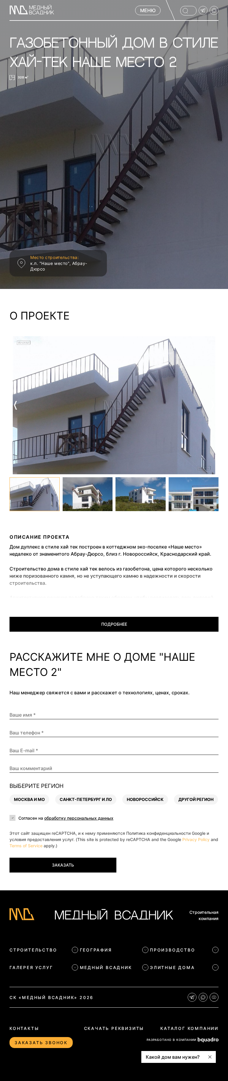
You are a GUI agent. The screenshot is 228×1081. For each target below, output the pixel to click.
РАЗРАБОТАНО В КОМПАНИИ (171, 1040)
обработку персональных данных (78, 818)
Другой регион (195, 799)
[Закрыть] (210, 1057)
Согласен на (65, 818)
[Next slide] (212, 405)
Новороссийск (145, 799)
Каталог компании (189, 1028)
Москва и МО (29, 799)
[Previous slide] (15, 405)
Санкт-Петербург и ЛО (86, 799)
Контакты (24, 1028)
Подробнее (114, 624)
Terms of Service (26, 845)
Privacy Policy (196, 839)
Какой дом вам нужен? (173, 1057)
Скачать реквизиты (114, 1028)
